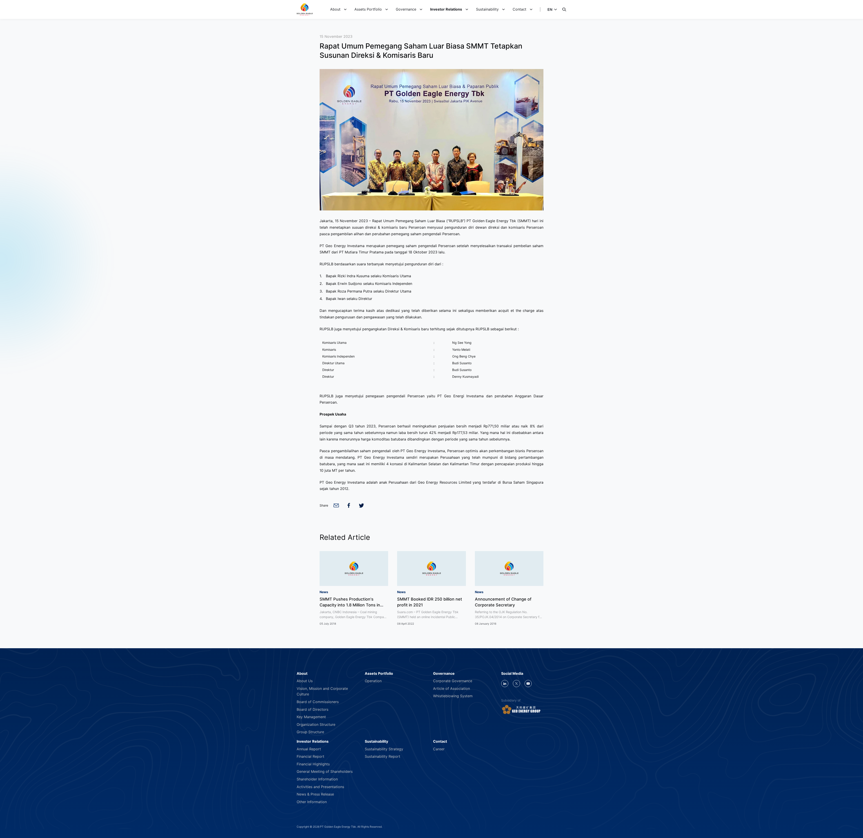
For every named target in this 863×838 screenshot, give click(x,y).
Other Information (312, 802)
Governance (406, 9)
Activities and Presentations (320, 786)
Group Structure (310, 732)
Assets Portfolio (368, 9)
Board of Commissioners (318, 701)
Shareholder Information (317, 779)
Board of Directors (312, 709)
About (335, 9)
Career (439, 749)
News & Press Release (315, 794)
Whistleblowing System (453, 696)
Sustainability (487, 9)
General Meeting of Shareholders (325, 771)
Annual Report (309, 749)
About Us (305, 681)
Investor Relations (446, 9)
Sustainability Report (382, 756)
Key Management (311, 717)
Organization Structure (316, 724)
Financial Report (310, 756)
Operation (373, 681)
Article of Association (451, 688)
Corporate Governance (452, 681)
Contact (519, 9)
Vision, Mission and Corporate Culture (322, 691)
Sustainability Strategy (384, 749)
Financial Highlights (313, 764)
